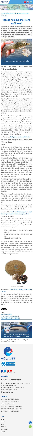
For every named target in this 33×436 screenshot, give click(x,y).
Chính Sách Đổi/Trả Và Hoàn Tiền (10, 401)
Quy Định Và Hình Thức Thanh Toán (11, 409)
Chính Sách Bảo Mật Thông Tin (10, 399)
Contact (3, 431)
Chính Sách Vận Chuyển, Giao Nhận (11, 406)
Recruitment (4, 429)
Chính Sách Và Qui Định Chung (10, 411)
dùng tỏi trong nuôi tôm (6, 314)
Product (3, 427)
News (2, 424)
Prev (4, 7)
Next (29, 7)
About (2, 422)
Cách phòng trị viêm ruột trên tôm (20, 137)
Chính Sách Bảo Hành (7, 404)
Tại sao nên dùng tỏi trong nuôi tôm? (10, 316)
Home (2, 419)
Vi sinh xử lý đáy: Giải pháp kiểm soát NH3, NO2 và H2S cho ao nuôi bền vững (15, 340)
